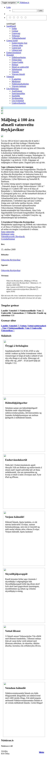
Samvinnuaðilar (18, 93)
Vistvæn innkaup (19, 86)
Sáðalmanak (17, 69)
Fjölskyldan (17, 60)
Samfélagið (11, 26)
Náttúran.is (24, 2)
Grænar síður (17, 45)
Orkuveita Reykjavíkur (10, 260)
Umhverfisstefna (19, 103)
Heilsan (15, 64)
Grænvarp (16, 33)
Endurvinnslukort (13, 52)
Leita (8, 7)
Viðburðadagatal (19, 38)
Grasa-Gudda (17, 62)
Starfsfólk (16, 96)
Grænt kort (16, 48)
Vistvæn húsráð (18, 74)
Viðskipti (10, 76)
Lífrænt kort (17, 50)
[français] (25, 17)
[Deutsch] (18, 17)
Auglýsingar (17, 91)
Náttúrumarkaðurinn (20, 84)
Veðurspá (16, 36)
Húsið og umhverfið (20, 67)
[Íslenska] (10, 17)
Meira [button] (41, 752)
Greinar (15, 31)
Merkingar (16, 81)
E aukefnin (16, 79)
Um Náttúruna (12, 88)
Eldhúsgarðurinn (19, 57)
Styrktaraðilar (17, 98)
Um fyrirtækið (18, 101)
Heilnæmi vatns (7, 234)
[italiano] (22, 17)
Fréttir (14, 28)
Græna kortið (12, 40)
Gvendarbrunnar (8, 239)
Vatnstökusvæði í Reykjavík (13, 236)
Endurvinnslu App (19, 43)
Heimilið (10, 55)
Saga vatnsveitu (7, 232)
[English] (14, 17)
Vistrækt (15, 72)
